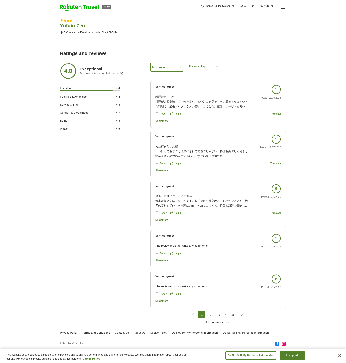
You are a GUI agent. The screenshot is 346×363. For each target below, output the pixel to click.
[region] (173, 356)
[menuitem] (218, 6)
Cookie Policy (91, 358)
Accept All (292, 355)
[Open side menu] (283, 7)
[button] (79, 7)
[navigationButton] (193, 314)
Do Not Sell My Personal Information (246, 332)
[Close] (339, 355)
